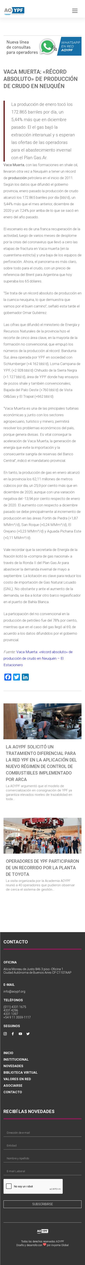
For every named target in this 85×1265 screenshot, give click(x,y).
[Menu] (75, 10)
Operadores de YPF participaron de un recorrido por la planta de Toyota (42, 868)
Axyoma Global (60, 1245)
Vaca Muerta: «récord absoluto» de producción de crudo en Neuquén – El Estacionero (38, 658)
